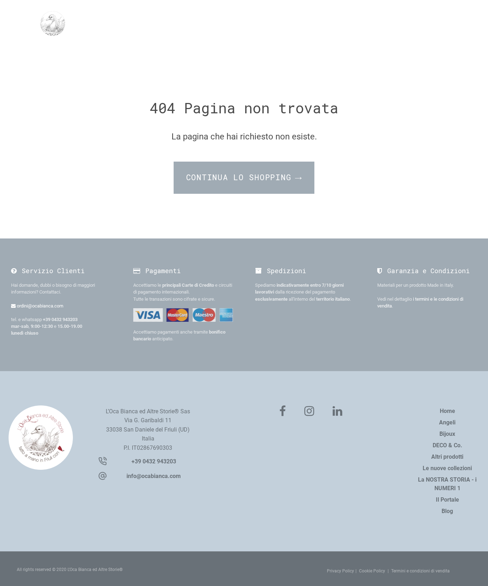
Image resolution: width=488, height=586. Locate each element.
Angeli (447, 422)
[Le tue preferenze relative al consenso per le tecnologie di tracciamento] (475, 573)
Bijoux (447, 433)
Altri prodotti (447, 456)
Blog (447, 511)
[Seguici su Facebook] (282, 411)
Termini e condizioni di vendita (420, 570)
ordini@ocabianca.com (39, 306)
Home (447, 411)
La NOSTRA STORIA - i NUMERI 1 (447, 484)
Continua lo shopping (239, 177)
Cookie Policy (372, 570)
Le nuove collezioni (447, 468)
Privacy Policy (340, 570)
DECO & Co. (447, 445)
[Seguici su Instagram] (309, 411)
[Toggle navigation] (441, 23)
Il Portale (447, 499)
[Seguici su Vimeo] (337, 411)
